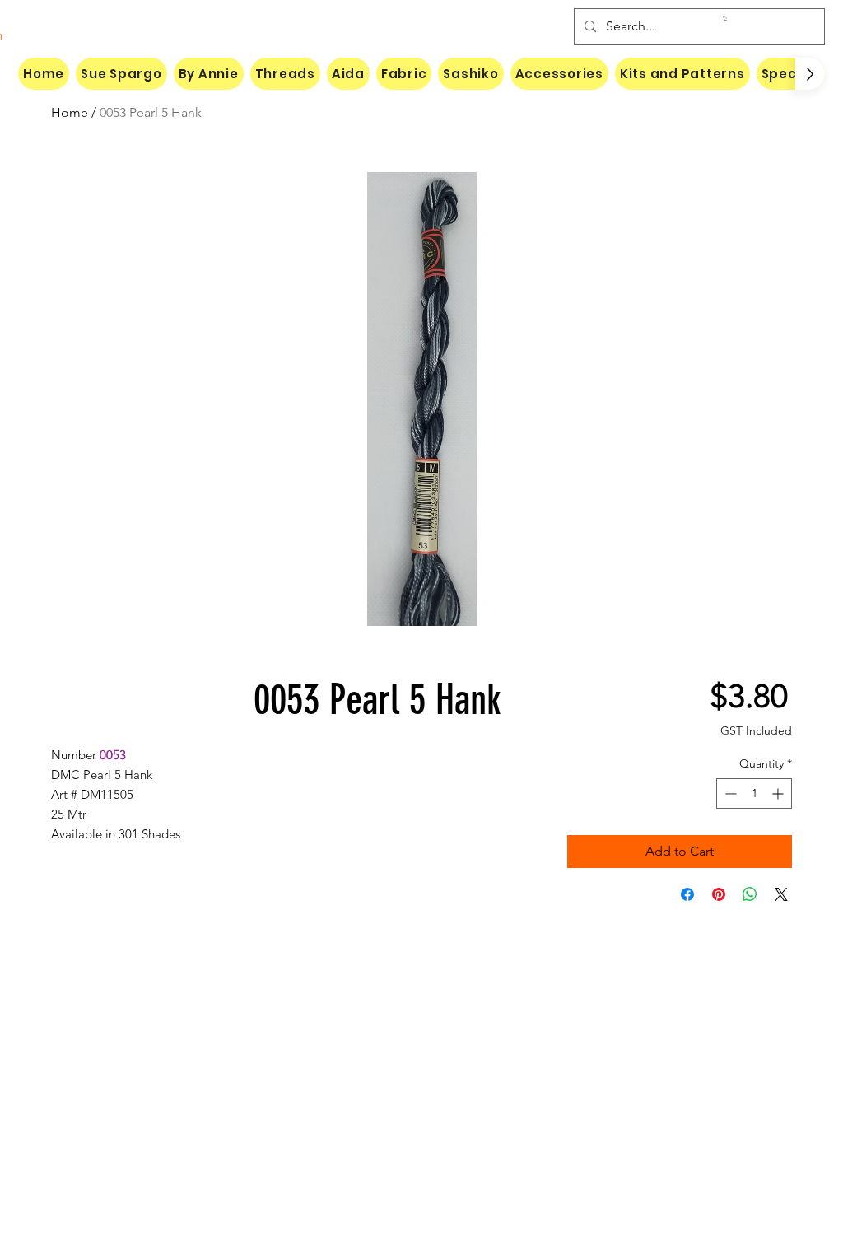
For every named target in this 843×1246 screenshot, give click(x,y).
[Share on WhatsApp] (750, 894)
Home (69, 112)
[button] (725, 18)
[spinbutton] (754, 793)
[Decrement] (729, 793)
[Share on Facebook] (687, 894)
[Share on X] (781, 894)
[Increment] (779, 793)
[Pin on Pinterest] (719, 894)
